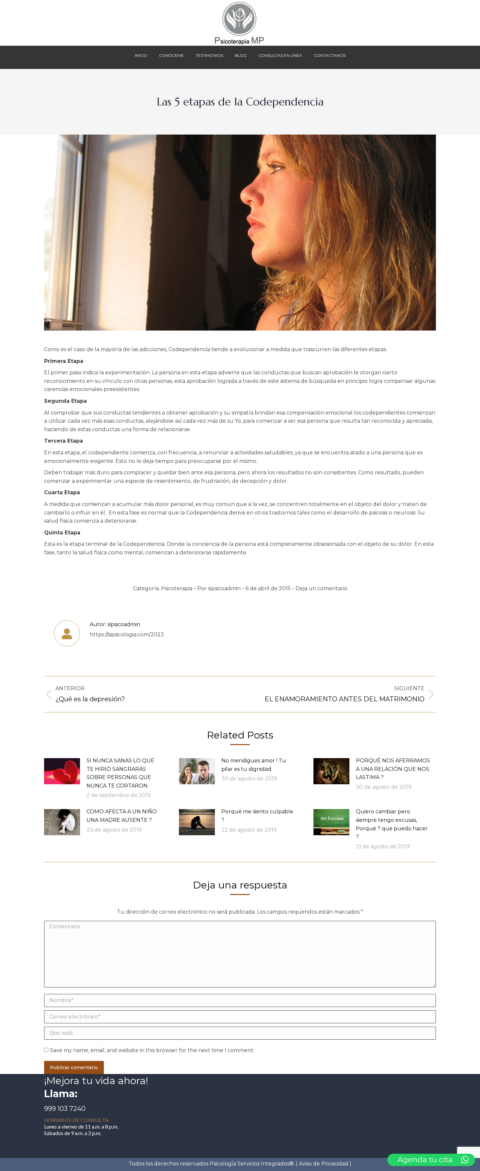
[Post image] (62, 771)
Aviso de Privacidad (323, 1164)
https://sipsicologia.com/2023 (127, 634)
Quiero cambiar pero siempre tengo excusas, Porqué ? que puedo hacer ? (392, 824)
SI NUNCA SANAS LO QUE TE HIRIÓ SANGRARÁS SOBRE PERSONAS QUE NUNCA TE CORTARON (120, 773)
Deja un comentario (321, 588)
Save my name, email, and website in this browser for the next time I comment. (152, 1050)
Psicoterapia (176, 588)
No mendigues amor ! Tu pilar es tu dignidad (253, 764)
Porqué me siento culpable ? (257, 815)
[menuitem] (141, 57)
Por (219, 588)
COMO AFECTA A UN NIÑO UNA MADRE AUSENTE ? (122, 815)
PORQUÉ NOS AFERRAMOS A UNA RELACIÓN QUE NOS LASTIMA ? (393, 768)
